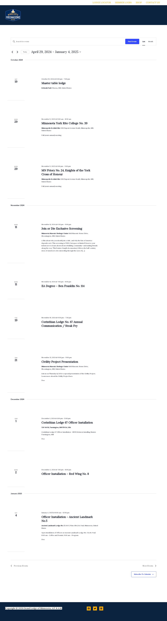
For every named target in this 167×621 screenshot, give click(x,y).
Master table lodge (53, 83)
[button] (85, 15)
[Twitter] (95, 608)
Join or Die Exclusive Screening (61, 228)
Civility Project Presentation (59, 361)
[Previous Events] (12, 52)
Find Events (132, 41)
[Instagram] (101, 608)
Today (25, 52)
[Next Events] (17, 52)
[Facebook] (89, 608)
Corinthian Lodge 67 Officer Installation (67, 422)
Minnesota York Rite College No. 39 (64, 123)
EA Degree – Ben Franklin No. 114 (63, 286)
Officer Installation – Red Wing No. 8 (65, 474)
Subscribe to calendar (142, 574)
